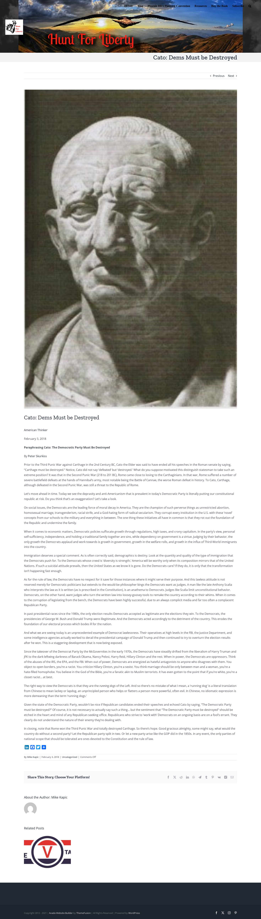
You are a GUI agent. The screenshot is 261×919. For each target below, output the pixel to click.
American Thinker (36, 430)
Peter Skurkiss (37, 456)
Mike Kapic (33, 757)
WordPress (134, 913)
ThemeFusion (83, 913)
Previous (219, 76)
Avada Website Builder (61, 913)
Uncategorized (69, 757)
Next (231, 76)
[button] (250, 6)
